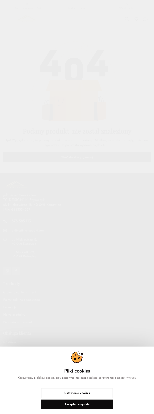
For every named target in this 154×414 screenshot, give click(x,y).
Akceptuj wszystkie (77, 404)
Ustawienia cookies (77, 393)
